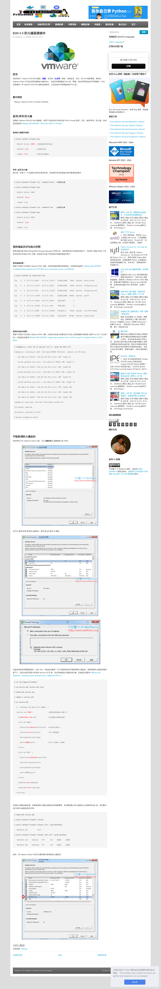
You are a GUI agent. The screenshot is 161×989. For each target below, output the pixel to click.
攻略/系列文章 (43, 25)
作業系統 (71, 25)
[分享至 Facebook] (21, 945)
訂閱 (129, 66)
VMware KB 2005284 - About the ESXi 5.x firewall (41, 123)
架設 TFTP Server (128, 232)
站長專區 (27, 25)
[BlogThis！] (16, 945)
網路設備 (84, 25)
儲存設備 (108, 25)
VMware (24, 949)
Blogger (49, 970)
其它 (133, 25)
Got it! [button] (135, 982)
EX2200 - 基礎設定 (128, 356)
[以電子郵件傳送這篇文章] (14, 945)
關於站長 (124, 331)
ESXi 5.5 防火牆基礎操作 (29, 33)
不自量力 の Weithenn (31, 970)
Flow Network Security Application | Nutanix (127, 122)
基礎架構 (58, 25)
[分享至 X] (18, 945)
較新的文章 (17, 955)
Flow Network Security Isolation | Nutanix (126, 125)
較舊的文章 (102, 955)
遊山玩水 (122, 25)
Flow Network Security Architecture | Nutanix (127, 137)
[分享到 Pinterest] (23, 945)
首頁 (19, 24)
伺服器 (96, 25)
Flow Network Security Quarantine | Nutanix (127, 129)
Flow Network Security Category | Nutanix (126, 133)
